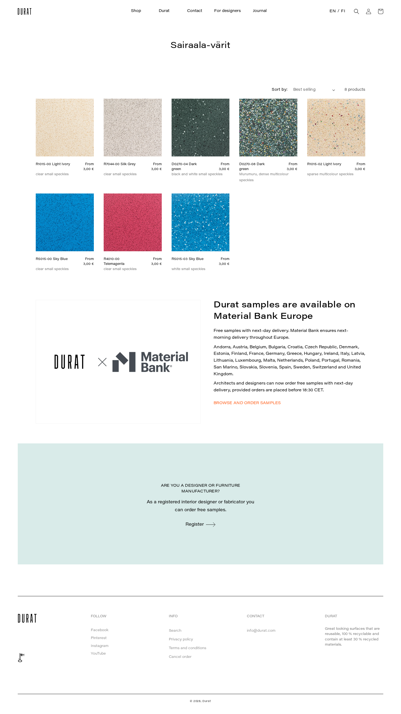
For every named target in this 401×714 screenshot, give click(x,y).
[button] (138, 11)
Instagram (100, 646)
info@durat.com (261, 631)
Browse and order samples (247, 403)
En (333, 11)
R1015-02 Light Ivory (324, 164)
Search (175, 631)
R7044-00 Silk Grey (120, 164)
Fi (343, 11)
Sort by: (280, 90)
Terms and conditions (187, 648)
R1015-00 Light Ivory (53, 164)
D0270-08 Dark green (252, 167)
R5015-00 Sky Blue (52, 259)
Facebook (100, 630)
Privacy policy (181, 639)
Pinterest (99, 638)
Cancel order (180, 657)
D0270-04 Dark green (184, 167)
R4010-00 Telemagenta (114, 262)
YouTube (98, 653)
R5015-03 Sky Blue (188, 259)
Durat (206, 701)
